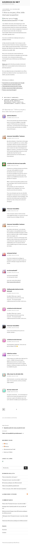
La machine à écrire (9, 494)
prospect (17, 100)
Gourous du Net (11, 2)
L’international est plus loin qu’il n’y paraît (12, 86)
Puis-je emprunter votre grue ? (9, 477)
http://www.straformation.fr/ (14, 282)
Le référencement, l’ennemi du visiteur (11, 84)
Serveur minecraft (12, 389)
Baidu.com (4, 64)
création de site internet (14, 308)
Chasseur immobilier (13, 208)
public (14, 102)
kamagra (4, 506)
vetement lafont (12, 253)
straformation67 (12, 270)
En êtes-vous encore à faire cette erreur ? (12, 88)
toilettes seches (12, 353)
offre (12, 100)
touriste (18, 103)
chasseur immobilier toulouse (15, 224)
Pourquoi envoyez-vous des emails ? (11, 480)
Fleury (3, 503)
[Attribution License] (8, 20)
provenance (8, 102)
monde (22, 99)
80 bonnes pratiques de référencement (12, 483)
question (20, 102)
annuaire (7, 99)
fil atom (7, 446)
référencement (9, 103)
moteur (6, 100)
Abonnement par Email (9, 449)
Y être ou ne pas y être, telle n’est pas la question (14, 488)
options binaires (12, 115)
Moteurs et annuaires (11, 97)
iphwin (22, 20)
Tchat (3, 520)
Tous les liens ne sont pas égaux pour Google (13, 82)
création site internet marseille (16, 163)
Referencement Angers (8, 511)
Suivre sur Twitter (8, 452)
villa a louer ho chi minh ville (15, 374)
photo (16, 20)
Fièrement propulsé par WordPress (10, 542)
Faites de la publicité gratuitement (10, 485)
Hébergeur (5, 516)
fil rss (6, 443)
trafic (23, 103)
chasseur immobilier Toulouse (16, 136)
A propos (4, 529)
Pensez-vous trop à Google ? (9, 90)
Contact (4, 532)
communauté (15, 99)
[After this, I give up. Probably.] (10, 18)
